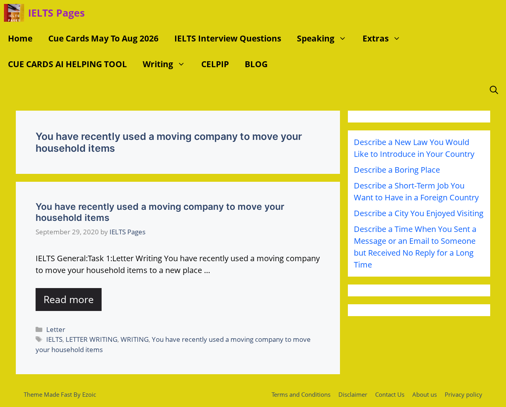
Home (20, 38)
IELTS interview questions (227, 38)
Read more (68, 299)
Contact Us (389, 394)
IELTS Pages (56, 12)
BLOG (256, 64)
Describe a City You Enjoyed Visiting (418, 213)
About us (424, 394)
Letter (55, 329)
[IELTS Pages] (14, 13)
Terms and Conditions (301, 394)
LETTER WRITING (91, 339)
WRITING (135, 339)
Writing (158, 64)
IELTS (54, 339)
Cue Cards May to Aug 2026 (103, 38)
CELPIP (215, 64)
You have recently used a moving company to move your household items (160, 212)
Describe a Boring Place (397, 169)
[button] (344, 38)
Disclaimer (352, 394)
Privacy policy (463, 394)
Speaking (315, 38)
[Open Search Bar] (494, 90)
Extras (376, 38)
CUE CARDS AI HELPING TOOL (67, 64)
